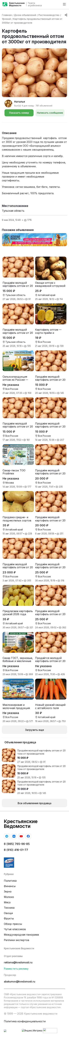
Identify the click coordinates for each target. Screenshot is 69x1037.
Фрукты (9, 918)
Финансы (10, 886)
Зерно (8, 891)
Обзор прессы (13, 923)
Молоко (9, 897)
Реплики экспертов (16, 940)
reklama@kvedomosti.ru (18, 962)
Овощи (8, 913)
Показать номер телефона (19, 113)
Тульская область (13, 210)
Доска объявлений (25, 15)
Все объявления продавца (34, 803)
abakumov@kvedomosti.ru (19, 981)
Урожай (6, 18)
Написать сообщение (50, 112)
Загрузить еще (34, 729)
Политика (10, 880)
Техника (9, 907)
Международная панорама (21, 934)
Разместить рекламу (16, 968)
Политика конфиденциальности (25, 1021)
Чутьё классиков (15, 929)
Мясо (7, 902)
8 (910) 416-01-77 (16, 849)
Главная (7, 15)
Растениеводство (49, 15)
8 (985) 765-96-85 (17, 844)
